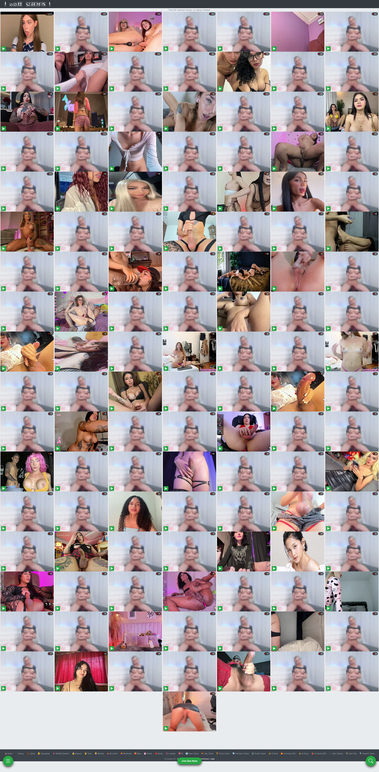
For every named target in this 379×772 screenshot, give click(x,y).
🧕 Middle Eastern (61, 753)
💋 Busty (159, 753)
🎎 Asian (8, 753)
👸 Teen (88, 753)
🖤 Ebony (19, 753)
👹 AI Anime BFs (318, 753)
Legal (212, 759)
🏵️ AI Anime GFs (288, 753)
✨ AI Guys (304, 753)
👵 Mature (77, 753)
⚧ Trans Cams (223, 753)
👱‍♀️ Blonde (99, 753)
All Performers (203, 759)
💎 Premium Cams (240, 753)
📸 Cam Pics (351, 753)
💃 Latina (31, 753)
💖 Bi (180, 753)
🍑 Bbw (137, 753)
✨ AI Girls (273, 753)
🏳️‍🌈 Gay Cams (207, 753)
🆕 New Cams (192, 753)
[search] (371, 761)
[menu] (8, 761)
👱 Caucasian (44, 753)
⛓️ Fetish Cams (259, 753)
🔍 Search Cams (367, 753)
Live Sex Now (189, 760)
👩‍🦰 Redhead (125, 753)
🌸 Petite (148, 753)
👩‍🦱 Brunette (112, 753)
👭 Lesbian (171, 753)
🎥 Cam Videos (336, 753)
